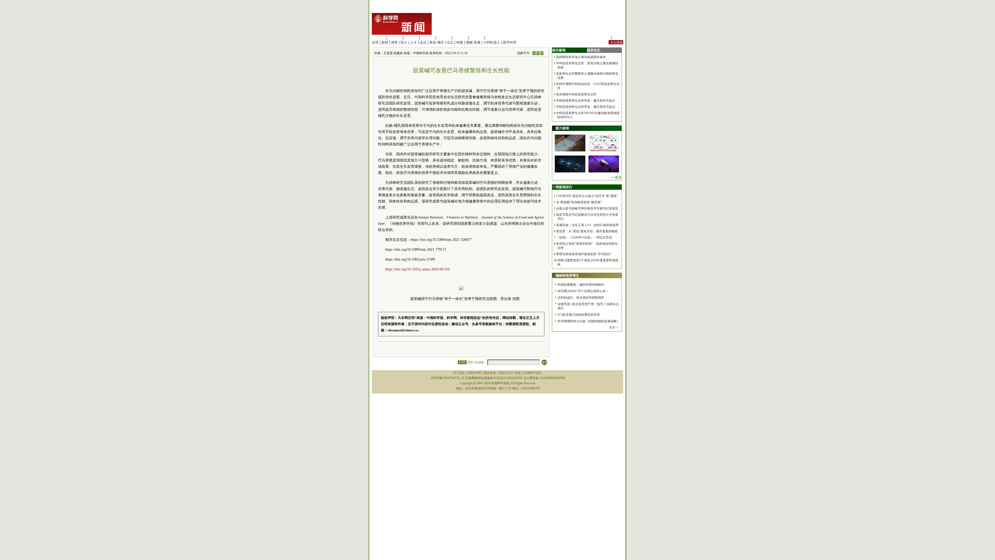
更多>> (614, 327)
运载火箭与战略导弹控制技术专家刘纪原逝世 (587, 208)
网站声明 (474, 373)
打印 (462, 362)
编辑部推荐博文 (567, 275)
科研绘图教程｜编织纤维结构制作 (581, 284)
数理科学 (476, 38)
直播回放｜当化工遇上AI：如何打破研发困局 (587, 225)
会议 (423, 42)
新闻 (384, 42)
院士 (404, 42)
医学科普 (509, 42)
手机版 (618, 38)
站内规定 (603, 38)
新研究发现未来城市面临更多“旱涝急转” (584, 254)
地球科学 (460, 38)
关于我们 (459, 373)
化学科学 (411, 38)
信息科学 (444, 38)
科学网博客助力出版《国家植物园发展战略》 (589, 321)
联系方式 (505, 373)
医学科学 (395, 38)
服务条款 (490, 373)
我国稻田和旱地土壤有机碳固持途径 (581, 57)
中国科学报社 (532, 373)
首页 (375, 42)
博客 (394, 42)
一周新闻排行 (562, 187)
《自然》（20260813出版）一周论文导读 (584, 237)
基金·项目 (436, 42)
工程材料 (427, 38)
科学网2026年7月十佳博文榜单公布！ (583, 291)
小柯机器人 (491, 42)
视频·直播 (473, 42)
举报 (517, 373)
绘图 (459, 42)
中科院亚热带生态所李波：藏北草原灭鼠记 (585, 100)
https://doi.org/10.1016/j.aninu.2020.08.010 (417, 269)
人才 (413, 42)
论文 (450, 42)
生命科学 (378, 38)
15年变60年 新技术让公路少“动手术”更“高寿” (587, 196)
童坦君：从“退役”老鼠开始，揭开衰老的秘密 (587, 231)
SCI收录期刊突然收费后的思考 (579, 315)
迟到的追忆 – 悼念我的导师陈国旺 (581, 297)
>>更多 (616, 177)
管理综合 (493, 38)
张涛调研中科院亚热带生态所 (576, 94)
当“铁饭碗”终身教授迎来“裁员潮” (579, 202)
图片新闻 (562, 128)
